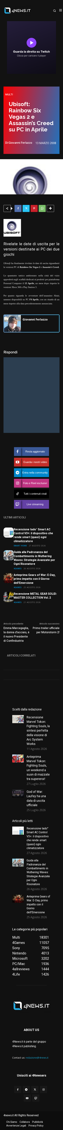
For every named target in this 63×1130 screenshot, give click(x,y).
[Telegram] (26, 1089)
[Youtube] (27, 1098)
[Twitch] (35, 1098)
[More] (50, 208)
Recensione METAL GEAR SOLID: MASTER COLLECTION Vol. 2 (35, 596)
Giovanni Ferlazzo (20, 142)
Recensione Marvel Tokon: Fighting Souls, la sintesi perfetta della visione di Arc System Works (38, 730)
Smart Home (20, 545)
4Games (18, 568)
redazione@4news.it (37, 1057)
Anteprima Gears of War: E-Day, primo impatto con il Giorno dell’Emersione (34, 579)
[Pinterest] (34, 208)
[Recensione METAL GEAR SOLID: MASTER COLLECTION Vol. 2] (9, 597)
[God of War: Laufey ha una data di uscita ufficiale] (18, 793)
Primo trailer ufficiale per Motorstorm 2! (46, 630)
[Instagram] (43, 1089)
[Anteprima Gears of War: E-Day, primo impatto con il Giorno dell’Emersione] (9, 578)
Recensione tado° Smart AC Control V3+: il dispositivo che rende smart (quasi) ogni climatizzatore (33, 535)
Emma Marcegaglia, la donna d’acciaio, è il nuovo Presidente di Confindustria (16, 634)
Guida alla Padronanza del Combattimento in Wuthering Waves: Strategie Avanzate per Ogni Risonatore (34, 558)
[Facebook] (18, 208)
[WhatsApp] (42, 208)
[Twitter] (26, 208)
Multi (9, 94)
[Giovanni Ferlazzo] (12, 323)
